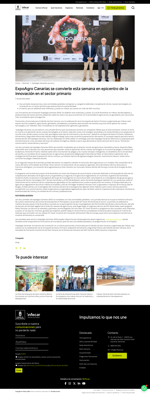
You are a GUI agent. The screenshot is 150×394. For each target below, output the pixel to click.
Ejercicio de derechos (113, 392)
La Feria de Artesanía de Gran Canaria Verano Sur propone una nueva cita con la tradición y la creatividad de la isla (74, 296)
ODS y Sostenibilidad (97, 2)
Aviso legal (97, 390)
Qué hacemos (56, 8)
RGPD (23, 354)
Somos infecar (41, 8)
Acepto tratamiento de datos (27, 363)
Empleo (82, 368)
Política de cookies (107, 390)
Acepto (20, 354)
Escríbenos (117, 356)
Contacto (90, 8)
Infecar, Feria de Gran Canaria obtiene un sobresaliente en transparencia (113, 295)
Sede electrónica (115, 2)
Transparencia (80, 2)
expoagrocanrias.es (114, 219)
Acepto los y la (43, 365)
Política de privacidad (128, 392)
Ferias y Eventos (117, 8)
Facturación (84, 360)
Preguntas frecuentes (88, 356)
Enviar (18, 370)
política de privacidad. (59, 365)
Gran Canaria (130, 2)
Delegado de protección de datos (125, 390)
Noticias (79, 8)
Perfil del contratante (88, 364)
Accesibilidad (85, 353)
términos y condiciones (36, 365)
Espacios (69, 8)
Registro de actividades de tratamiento (93, 392)
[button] (144, 388)
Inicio (17, 83)
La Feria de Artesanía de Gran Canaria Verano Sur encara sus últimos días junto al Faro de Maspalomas (33, 296)
